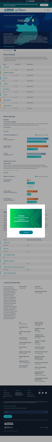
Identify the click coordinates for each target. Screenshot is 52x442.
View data (26, 232)
